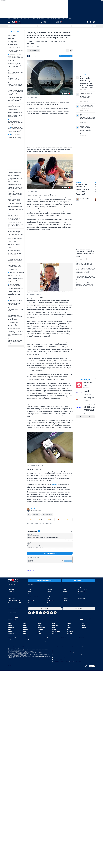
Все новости (16, 31)
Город (29, 593)
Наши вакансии (12, 596)
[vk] (33, 612)
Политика (65, 591)
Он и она (65, 587)
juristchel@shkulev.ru (40, 656)
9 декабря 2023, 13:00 (31, 46)
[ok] (37, 612)
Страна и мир (81, 591)
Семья (64, 602)
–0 (70, 540)
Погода (34, 18)
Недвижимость (12, 18)
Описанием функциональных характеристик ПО (61, 651)
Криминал (49, 589)
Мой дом (49, 596)
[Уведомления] (90, 22)
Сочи (29, 514)
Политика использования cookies (59, 657)
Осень (64, 589)
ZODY (70, 18)
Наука (48, 598)
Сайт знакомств (36, 514)
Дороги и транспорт (33, 596)
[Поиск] (87, 22)
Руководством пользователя (58, 650)
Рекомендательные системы (58, 659)
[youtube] (51, 612)
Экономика (81, 596)
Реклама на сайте (12, 587)
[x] (47, 612)
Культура (49, 591)
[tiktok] (55, 612)
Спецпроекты (81, 598)
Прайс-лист (11, 589)
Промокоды (20, 18)
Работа (64, 596)
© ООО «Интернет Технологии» (14, 665)
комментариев (34, 50)
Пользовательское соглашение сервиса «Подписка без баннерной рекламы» (67, 661)
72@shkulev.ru (23, 655)
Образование (50, 602)
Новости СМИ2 (31, 570)
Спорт (79, 587)
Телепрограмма (41, 18)
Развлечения (66, 598)
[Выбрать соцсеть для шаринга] (71, 50)
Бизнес (30, 589)
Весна (29, 591)
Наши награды (11, 593)
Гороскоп (53, 18)
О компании (11, 591)
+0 (66, 549)
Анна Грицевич (35, 509)
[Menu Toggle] (9, 22)
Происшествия (66, 593)
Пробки (52, 22)
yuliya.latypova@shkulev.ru (81, 646)
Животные (31, 600)
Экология (80, 593)
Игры (66, 18)
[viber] (40, 612)
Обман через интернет (47, 514)
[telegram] (29, 612)
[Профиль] (94, 22)
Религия (65, 600)
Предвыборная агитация (14, 600)
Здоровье (30, 602)
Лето (48, 593)
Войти (31, 561)
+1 (66, 540)
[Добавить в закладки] (67, 50)
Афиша (48, 18)
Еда (29, 598)
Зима (48, 587)
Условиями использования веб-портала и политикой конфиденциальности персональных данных (72, 652)
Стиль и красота (82, 589)
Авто (29, 587)
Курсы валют (60, 18)
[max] (44, 612)
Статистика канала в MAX (14, 602)
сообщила (54, 484)
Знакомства (27, 18)
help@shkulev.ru (11, 657)
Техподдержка (11, 598)
